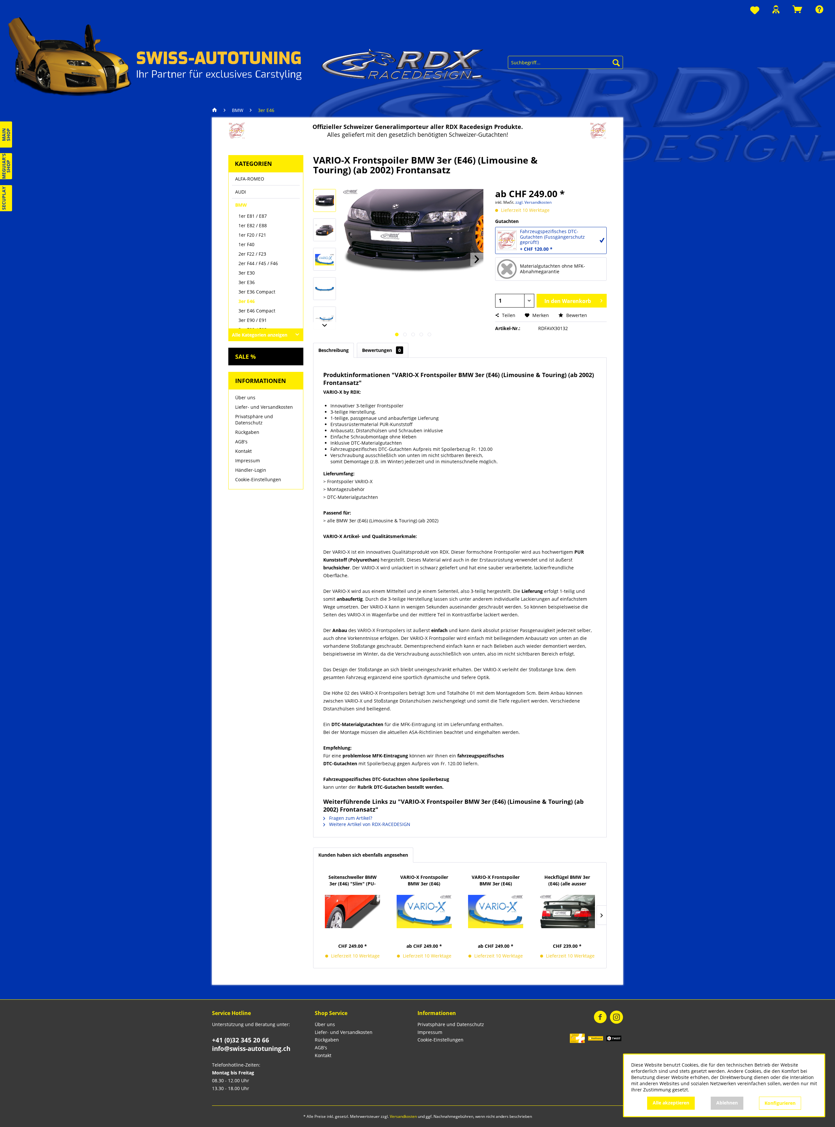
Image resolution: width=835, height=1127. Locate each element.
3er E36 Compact (256, 292)
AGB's (241, 441)
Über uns (245, 397)
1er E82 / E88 (252, 225)
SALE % (245, 356)
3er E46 (246, 301)
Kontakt (243, 451)
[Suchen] (616, 62)
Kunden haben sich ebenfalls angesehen (363, 855)
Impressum (247, 460)
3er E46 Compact (256, 311)
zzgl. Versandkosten (533, 202)
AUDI (240, 192)
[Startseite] (216, 110)
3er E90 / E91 (252, 320)
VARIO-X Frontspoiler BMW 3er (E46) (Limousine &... (424, 880)
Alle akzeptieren (671, 1103)
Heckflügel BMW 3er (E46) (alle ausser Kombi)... (567, 880)
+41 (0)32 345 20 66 (240, 1040)
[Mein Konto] (776, 9)
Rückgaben (247, 432)
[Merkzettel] (755, 10)
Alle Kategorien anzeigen (259, 335)
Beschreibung (333, 350)
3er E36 (246, 282)
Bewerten (576, 315)
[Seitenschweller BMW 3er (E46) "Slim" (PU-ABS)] (352, 911)
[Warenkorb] (797, 9)
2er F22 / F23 (252, 254)
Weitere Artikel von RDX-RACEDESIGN (369, 824)
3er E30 (246, 273)
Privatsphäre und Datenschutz (254, 419)
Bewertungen (381, 350)
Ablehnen (727, 1103)
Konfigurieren (780, 1103)
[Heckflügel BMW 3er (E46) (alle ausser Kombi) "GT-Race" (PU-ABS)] (567, 911)
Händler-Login (250, 470)
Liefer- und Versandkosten (264, 407)
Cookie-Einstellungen (258, 479)
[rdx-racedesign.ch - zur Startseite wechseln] (246, 55)
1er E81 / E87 (252, 216)
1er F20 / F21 (252, 235)
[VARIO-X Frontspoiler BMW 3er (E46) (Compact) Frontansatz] (496, 911)
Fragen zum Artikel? (350, 818)
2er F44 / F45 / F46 (258, 263)
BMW (241, 205)
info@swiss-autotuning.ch (251, 1048)
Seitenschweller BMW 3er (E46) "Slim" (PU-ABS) (352, 880)
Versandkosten (403, 1116)
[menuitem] (755, 10)
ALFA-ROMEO (249, 179)
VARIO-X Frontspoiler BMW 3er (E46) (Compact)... (496, 880)
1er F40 (246, 244)
